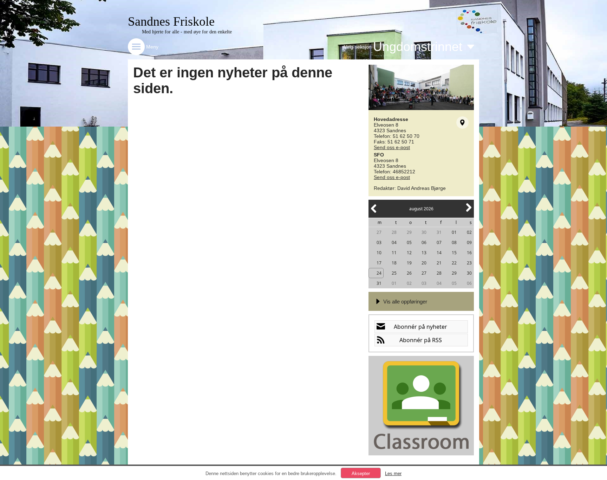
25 (394, 273)
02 (469, 232)
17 (379, 263)
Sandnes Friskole (171, 21)
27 (379, 232)
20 (424, 263)
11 (394, 253)
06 (424, 242)
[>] (468, 212)
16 (469, 253)
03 (379, 242)
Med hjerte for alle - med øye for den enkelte (187, 31)
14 (439, 253)
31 (439, 232)
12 (409, 253)
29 (409, 232)
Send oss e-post (392, 147)
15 (454, 253)
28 (394, 232)
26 (409, 273)
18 (394, 263)
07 (439, 242)
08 (454, 242)
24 (379, 273)
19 (409, 263)
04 (394, 242)
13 (424, 253)
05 (409, 242)
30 (424, 232)
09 (469, 242)
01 (454, 232)
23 (469, 263)
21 (439, 263)
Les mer (393, 473)
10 (379, 253)
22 (454, 263)
